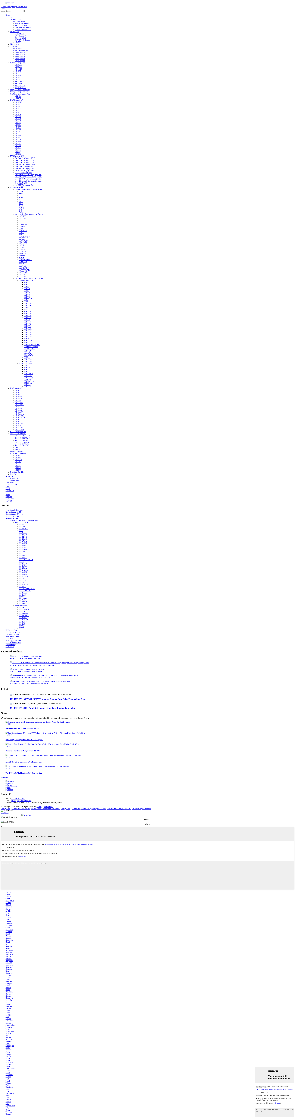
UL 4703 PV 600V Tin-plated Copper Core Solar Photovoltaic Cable (42, 708)
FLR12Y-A (28, 332)
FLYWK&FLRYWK (32, 345)
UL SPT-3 (18, 394)
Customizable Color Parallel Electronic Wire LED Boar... (31, 677)
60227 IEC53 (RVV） (23, 440)
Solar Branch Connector (19, 50)
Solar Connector (16, 48)
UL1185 (18, 115)
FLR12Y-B (28, 334)
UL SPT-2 (18, 392)
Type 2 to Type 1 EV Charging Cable (28, 181)
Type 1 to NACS (21, 183)
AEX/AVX (23, 241)
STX (21, 206)
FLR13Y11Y (29, 369)
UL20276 (18, 460)
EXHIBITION (11, 482)
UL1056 (18, 110)
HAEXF (22, 253)
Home (8, 15)
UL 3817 (18, 77)
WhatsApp (27, 815)
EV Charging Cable (17, 156)
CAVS (21, 258)
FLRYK (27, 293)
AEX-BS (22, 266)
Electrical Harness (16, 451)
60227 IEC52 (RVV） (23, 443)
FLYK (26, 291)
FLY (25, 282)
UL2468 (18, 96)
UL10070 (18, 102)
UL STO (18, 421)
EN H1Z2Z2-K (20, 36)
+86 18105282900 (18, 799)
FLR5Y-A (27, 311)
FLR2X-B (28, 361)
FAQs (8, 489)
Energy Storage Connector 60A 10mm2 (15, 809)
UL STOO (19, 423)
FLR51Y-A (28, 343)
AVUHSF (23, 231)
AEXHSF (23, 224)
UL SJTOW (19, 415)
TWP (21, 191)
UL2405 (18, 464)
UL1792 (18, 154)
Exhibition (14, 478)
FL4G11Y (28, 376)
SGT (21, 204)
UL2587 (18, 152)
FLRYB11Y (28, 374)
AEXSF (22, 249)
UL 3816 (18, 75)
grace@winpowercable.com (21, 801)
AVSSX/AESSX (25, 260)
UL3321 (18, 129)
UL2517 (18, 458)
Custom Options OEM (23, 30)
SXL (21, 200)
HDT (21, 202)
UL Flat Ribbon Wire (18, 453)
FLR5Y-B (27, 314)
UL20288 (18, 106)
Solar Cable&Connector (14, 510)
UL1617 (18, 135)
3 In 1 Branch (20, 54)
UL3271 (18, 121)
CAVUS (22, 264)
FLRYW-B (28, 305)
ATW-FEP (23, 243)
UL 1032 (18, 79)
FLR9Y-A (27, 326)
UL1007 (18, 71)
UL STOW (19, 428)
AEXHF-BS (24, 268)
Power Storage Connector (141, 809)
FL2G (26, 357)
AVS (21, 229)
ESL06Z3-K (19, 81)
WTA (21, 212)
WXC (21, 208)
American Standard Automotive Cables (29, 189)
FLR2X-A (28, 359)
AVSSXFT (23, 218)
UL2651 (18, 98)
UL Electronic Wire (17, 100)
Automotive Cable (17, 187)
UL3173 (18, 150)
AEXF (21, 245)
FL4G (26, 309)
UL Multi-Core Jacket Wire (20, 94)
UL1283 (18, 127)
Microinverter (15, 44)
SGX (21, 210)
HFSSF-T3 (23, 256)
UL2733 (18, 470)
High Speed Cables (17, 472)
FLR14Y (27, 338)
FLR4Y (27, 307)
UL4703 (18, 42)
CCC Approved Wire (18, 434)
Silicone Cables (15, 19)
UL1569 (18, 125)
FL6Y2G (27, 380)
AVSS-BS (23, 272)
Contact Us (10, 491)
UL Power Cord (16, 388)
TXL (21, 195)
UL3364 (18, 146)
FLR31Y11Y (29, 382)
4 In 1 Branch (20, 57)
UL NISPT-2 (19, 399)
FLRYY (27, 367)
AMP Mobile (48, 807)
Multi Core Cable (25, 363)
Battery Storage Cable (18, 63)
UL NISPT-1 (19, 396)
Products (9, 17)
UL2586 (18, 466)
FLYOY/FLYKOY (31, 347)
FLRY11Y (28, 384)
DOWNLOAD (11, 485)
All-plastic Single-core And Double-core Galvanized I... (30, 683)
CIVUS (22, 235)
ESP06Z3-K (19, 84)
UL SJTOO (19, 411)
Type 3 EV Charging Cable (25, 168)
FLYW (26, 287)
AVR (17, 447)
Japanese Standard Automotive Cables (29, 214)
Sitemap (39, 807)
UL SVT (18, 401)
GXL (21, 197)
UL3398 (18, 133)
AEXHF (22, 216)
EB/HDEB (23, 262)
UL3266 (18, 104)
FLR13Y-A (28, 330)
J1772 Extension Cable (23, 173)
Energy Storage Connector (20, 90)
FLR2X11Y (28, 378)
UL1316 (18, 131)
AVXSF (22, 226)
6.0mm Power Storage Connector (119, 809)
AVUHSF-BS (24, 237)
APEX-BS (23, 274)
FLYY (26, 285)
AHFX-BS (23, 251)
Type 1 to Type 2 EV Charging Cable (28, 177)
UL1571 (18, 139)
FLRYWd (27, 303)
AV (20, 220)
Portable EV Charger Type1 (25, 160)
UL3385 (18, 123)
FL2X (26, 301)
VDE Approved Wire (18, 432)
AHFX (22, 247)
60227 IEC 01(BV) (22, 445)
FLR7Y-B (27, 324)
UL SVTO (19, 403)
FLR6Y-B (27, 318)
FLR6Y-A (27, 316)
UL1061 (18, 119)
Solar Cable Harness (17, 21)
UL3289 (18, 144)
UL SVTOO (19, 405)
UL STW (18, 425)
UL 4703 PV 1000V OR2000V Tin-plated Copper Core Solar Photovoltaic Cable (48, 699)
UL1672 (18, 148)
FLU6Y (27, 320)
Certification (14, 480)
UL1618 (18, 142)
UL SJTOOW (20, 417)
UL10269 (18, 65)
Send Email (5, 813)
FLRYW (27, 289)
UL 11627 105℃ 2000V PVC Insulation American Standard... (33, 665)
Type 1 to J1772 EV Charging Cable (28, 175)
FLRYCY (27, 386)
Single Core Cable (26, 280)
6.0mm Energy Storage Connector (93, 809)
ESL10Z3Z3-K (20, 88)
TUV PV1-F (19, 34)
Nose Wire (14, 474)
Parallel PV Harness (22, 23)
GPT (21, 193)
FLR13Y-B (28, 336)
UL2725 (18, 468)
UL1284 (18, 117)
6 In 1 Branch (20, 61)
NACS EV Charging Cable (25, 185)
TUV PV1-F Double (22, 40)
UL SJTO (18, 409)
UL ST (17, 419)
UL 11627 (18, 69)
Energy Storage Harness (19, 92)
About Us (9, 476)
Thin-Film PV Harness (23, 28)
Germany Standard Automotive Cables (29, 278)
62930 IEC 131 (20, 38)
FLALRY (27, 353)
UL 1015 (18, 73)
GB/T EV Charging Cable (24, 171)
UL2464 (18, 455)
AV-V (21, 222)
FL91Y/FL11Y (29, 349)
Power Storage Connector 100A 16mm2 (45, 809)
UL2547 (18, 462)
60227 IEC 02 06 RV (22, 436)
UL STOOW (19, 430)
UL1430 (18, 137)
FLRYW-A (28, 299)
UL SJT (18, 407)
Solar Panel (14, 46)
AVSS (21, 233)
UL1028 (18, 108)
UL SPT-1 (18, 390)
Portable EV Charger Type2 (25, 162)
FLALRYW (28, 355)
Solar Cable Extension (23, 25)
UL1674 (18, 113)
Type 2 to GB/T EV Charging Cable (28, 179)
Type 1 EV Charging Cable (25, 164)
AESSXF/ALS (24, 270)
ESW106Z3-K (20, 86)
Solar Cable (14, 32)
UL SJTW (18, 413)
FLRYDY (27, 351)
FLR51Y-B (28, 340)
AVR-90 (18, 449)
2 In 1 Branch (20, 52)
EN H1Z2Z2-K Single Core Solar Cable (25, 658)
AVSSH (22, 239)
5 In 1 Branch (20, 59)
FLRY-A (27, 295)
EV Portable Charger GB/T (25, 158)
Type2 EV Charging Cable (24, 166)
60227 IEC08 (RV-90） (23, 438)
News (8, 487)
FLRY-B (27, 297)
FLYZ (26, 372)
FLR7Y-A (27, 322)
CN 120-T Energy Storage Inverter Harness (26, 671)
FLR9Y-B (27, 328)
